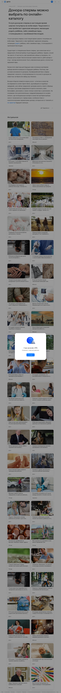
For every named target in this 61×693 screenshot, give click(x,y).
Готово (30, 355)
